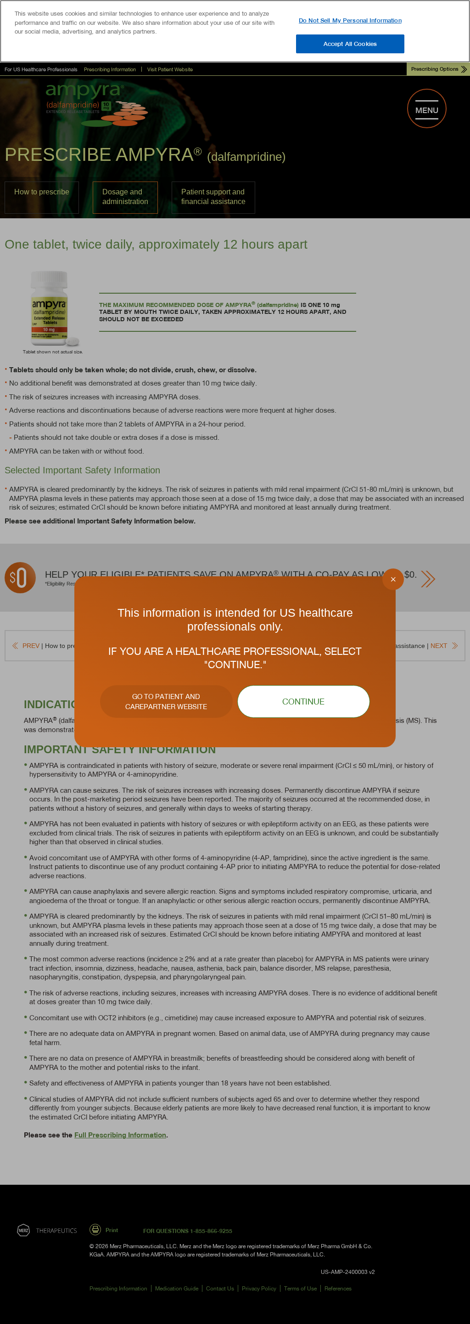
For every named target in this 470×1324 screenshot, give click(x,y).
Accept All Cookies (350, 43)
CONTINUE (303, 701)
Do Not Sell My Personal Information (350, 20)
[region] (235, 31)
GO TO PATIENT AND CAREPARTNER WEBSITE (166, 701)
